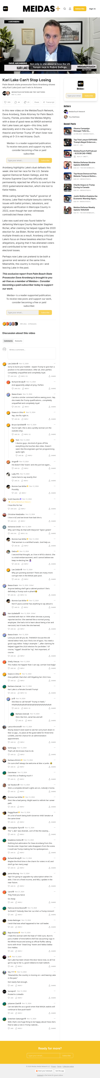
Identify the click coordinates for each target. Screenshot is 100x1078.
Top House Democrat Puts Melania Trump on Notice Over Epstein (85, 174)
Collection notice (68, 1066)
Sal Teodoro (13, 784)
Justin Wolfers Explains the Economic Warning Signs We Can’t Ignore (85, 197)
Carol (10, 891)
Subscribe (79, 8)
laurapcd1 (12, 991)
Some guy (12, 747)
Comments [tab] (8, 341)
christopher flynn (15, 827)
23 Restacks (32, 324)
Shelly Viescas (13, 661)
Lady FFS (15, 474)
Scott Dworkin (14, 499)
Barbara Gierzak (14, 686)
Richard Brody (18, 382)
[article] (81, 131)
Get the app (59, 1071)
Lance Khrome (14, 726)
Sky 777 (11, 972)
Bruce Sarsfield (18, 424)
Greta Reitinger (14, 920)
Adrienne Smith (14, 526)
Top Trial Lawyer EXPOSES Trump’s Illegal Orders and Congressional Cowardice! (85, 141)
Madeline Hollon (15, 840)
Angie (14, 461)
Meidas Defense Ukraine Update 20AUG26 (84, 163)
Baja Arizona (13, 932)
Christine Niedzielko (16, 514)
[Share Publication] (70, 8)
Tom (17, 440)
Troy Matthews (39, 92)
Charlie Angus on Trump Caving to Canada (84, 186)
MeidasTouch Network (20, 92)
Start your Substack (45, 1071)
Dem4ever (12, 772)
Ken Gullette (13, 613)
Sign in (92, 8)
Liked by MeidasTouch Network (20, 502)
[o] (68, 131)
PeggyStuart (13, 812)
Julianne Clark (13, 1003)
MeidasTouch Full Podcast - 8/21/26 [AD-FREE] (85, 152)
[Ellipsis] (55, 363)
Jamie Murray (13, 873)
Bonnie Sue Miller (19, 486)
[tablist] (13, 340)
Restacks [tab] (18, 341)
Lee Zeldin (12, 363)
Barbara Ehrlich (14, 760)
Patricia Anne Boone (16, 908)
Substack (40, 1075)
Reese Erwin (17, 394)
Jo (12, 698)
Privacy (53, 1066)
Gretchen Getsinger (16, 1018)
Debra (14, 551)
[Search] (64, 8)
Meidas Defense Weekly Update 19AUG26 (84, 208)
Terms (59, 1066)
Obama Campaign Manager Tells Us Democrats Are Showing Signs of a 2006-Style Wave (84, 129)
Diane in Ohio (17, 412)
